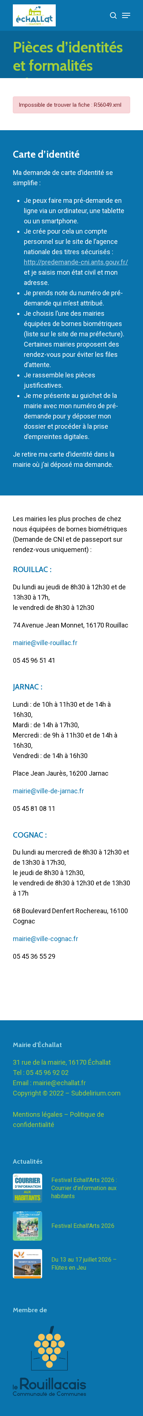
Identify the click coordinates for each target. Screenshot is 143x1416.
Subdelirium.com (96, 1093)
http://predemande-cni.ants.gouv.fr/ (76, 262)
